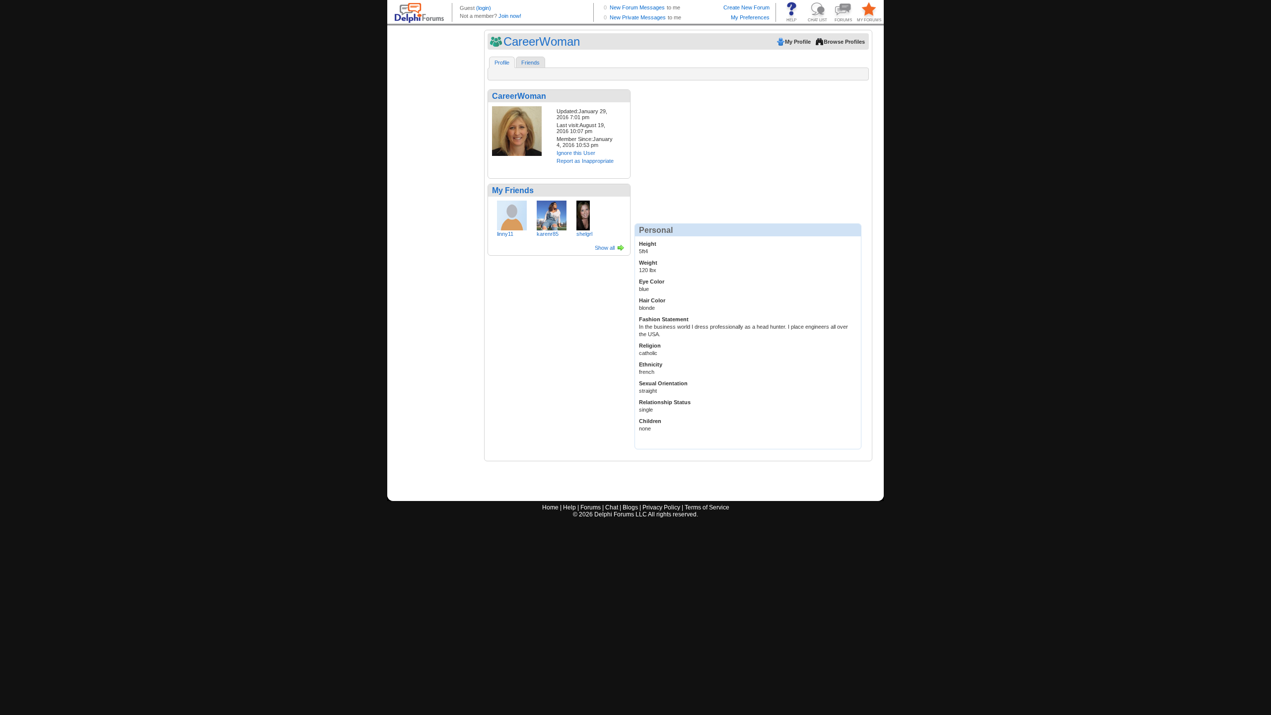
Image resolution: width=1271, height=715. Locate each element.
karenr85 (548, 234)
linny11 (505, 234)
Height (647, 244)
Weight (648, 263)
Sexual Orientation (663, 383)
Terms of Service (707, 507)
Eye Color (651, 282)
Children (650, 421)
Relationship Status (665, 402)
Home (550, 507)
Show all (605, 248)
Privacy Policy (661, 507)
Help (569, 507)
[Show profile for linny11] (512, 213)
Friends (530, 63)
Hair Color (652, 300)
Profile (501, 63)
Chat (611, 507)
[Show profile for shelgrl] (583, 213)
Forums (590, 507)
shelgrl (584, 234)
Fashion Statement (664, 319)
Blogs (630, 507)
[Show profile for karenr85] (551, 213)
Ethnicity (650, 364)
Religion (650, 346)
